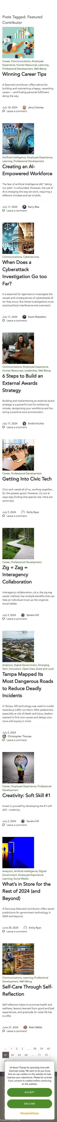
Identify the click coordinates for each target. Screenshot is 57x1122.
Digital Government (25, 665)
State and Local (45, 669)
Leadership (30, 370)
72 (46, 1055)
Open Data (28, 669)
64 (26, 1055)
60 (48, 1048)
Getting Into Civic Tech (27, 479)
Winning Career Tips (24, 74)
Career (6, 61)
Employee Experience (39, 157)
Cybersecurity (31, 257)
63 (19, 1055)
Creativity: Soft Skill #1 (26, 795)
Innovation (15, 669)
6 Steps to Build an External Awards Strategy (22, 383)
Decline (29, 1103)
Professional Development (17, 68)
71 (39, 1055)
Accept (30, 1092)
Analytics (7, 665)
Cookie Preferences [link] (10, 1120)
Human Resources (26, 65)
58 (34, 1048)
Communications (21, 61)
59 (41, 1048)
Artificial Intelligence (14, 157)
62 (12, 1055)
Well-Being (40, 68)
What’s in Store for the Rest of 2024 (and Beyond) (26, 891)
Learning (43, 65)
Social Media (21, 878)
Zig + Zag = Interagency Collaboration (17, 574)
